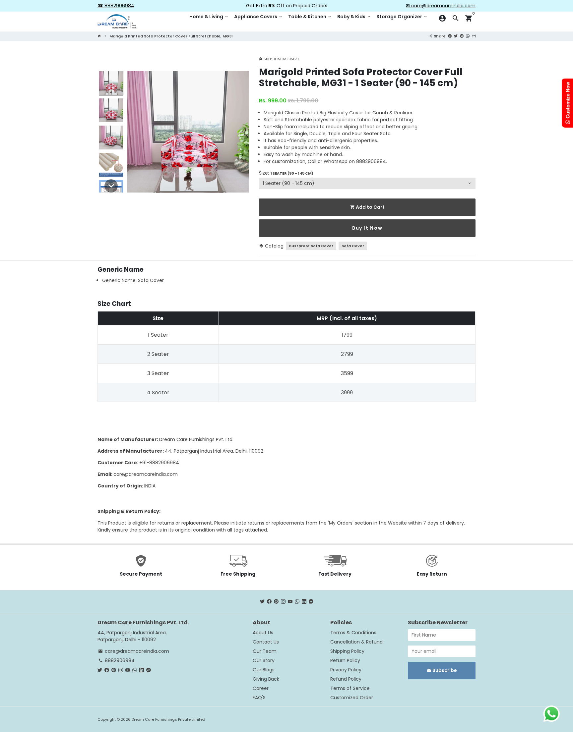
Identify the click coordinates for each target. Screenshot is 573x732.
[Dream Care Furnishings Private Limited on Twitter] (262, 601)
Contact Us (266, 642)
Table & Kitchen (310, 16)
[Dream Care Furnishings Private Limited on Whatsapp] (297, 601)
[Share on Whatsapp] (468, 35)
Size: (286, 173)
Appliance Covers (258, 16)
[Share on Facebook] (450, 35)
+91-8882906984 (159, 462)
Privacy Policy (345, 669)
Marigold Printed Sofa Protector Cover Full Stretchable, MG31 (171, 36)
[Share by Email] (474, 35)
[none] (111, 83)
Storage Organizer (402, 16)
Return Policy (345, 660)
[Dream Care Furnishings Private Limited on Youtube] (290, 601)
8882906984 (116, 660)
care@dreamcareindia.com (145, 474)
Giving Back (266, 679)
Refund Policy (345, 679)
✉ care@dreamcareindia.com (441, 5)
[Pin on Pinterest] (462, 35)
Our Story (264, 660)
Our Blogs (264, 669)
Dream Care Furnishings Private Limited (168, 719)
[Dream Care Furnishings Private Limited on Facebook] (269, 601)
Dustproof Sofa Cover (311, 246)
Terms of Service (350, 688)
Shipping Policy (347, 651)
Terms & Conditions (353, 632)
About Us (263, 632)
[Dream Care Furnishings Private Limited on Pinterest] (276, 601)
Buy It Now (367, 228)
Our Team (265, 651)
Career (261, 688)
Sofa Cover (353, 246)
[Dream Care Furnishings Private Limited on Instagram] (283, 601)
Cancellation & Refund (356, 642)
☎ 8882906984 (115, 5)
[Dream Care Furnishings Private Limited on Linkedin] (304, 601)
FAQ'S (259, 697)
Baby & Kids (354, 16)
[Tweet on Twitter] (456, 35)
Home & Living (209, 16)
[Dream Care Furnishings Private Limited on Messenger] (311, 601)
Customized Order (351, 697)
